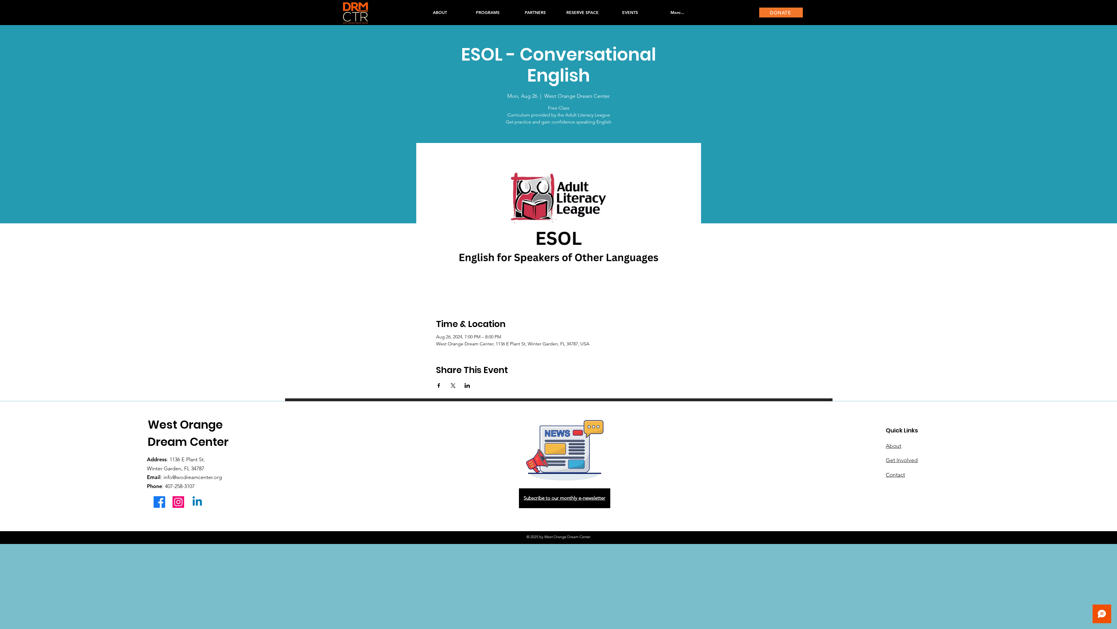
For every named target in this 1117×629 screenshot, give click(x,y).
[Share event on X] (453, 385)
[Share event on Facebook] (439, 385)
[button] (487, 12)
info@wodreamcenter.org (192, 477)
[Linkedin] (197, 502)
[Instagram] (178, 502)
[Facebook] (159, 502)
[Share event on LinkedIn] (467, 385)
